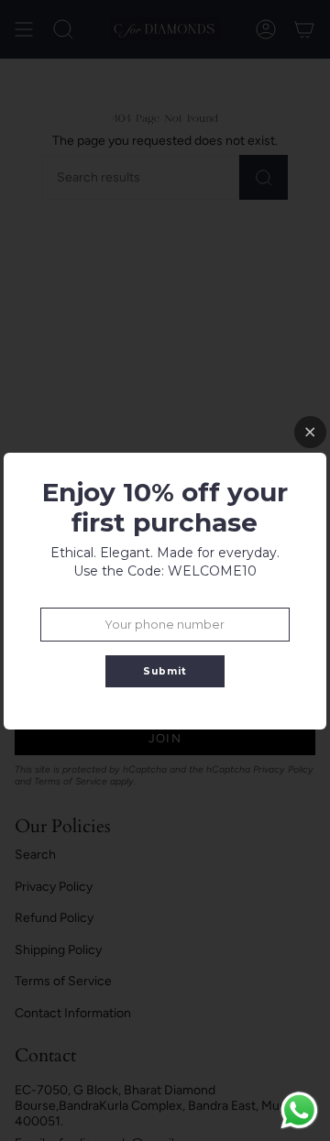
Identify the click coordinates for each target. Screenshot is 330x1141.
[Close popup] (310, 432)
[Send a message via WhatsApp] (299, 1110)
